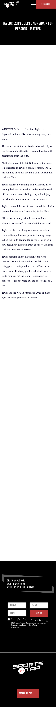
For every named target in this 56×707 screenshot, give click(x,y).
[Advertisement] (28, 93)
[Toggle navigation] (33, 4)
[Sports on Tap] (11, 4)
